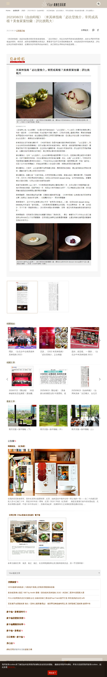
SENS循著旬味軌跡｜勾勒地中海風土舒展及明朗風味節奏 (31, 587)
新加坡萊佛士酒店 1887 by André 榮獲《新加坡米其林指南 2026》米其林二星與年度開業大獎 (46, 592)
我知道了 (52, 673)
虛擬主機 (28, 649)
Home (8, 10)
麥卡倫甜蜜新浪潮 (15, 618)
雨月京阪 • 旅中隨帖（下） (20, 429)
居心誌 (10, 643)
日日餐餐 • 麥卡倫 (15, 637)
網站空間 (10, 649)
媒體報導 (16, 10)
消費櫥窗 (12, 582)
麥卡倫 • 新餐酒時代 (16, 612)
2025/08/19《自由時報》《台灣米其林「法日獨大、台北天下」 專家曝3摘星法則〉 (84, 393)
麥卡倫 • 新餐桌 (14, 631)
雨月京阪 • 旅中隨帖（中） (51, 429)
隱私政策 (11, 667)
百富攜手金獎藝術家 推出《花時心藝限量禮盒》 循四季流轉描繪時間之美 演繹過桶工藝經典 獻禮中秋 (49, 603)
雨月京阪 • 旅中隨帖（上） (83, 429)
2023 (23, 10)
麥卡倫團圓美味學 (15, 624)
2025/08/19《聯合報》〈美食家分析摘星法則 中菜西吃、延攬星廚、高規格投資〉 (53, 393)
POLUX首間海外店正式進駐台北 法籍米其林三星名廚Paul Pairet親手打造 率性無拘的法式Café (46, 598)
